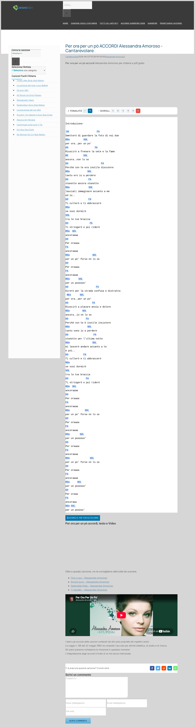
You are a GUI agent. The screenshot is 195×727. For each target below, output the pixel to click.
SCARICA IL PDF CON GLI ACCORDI (83, 518)
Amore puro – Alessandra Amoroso (90, 581)
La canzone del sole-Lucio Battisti (32, 85)
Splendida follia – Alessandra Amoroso (92, 585)
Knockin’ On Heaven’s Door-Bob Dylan (35, 115)
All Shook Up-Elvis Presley (29, 95)
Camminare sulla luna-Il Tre (29, 124)
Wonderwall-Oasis (25, 100)
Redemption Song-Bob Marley (31, 105)
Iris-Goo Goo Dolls (25, 129)
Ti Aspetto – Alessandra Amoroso (89, 589)
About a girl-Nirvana (26, 120)
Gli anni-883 (22, 90)
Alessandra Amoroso (114, 56)
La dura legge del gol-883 (29, 110)
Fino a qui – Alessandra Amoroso (89, 577)
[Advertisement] (121, 86)
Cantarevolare (71, 56)
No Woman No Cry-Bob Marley (31, 134)
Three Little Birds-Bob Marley (30, 80)
